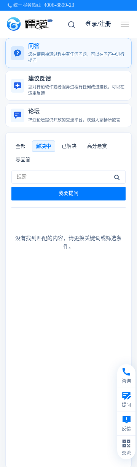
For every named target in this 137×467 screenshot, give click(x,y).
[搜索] (116, 176)
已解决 (69, 146)
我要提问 (68, 193)
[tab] (68, 53)
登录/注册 (98, 24)
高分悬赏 (97, 146)
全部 (20, 146)
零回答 (23, 160)
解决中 (43, 146)
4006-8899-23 (59, 5)
